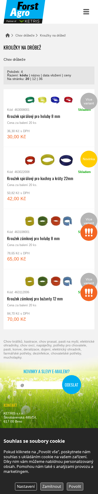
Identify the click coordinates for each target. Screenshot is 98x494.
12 (34, 79)
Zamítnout (51, 486)
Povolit (75, 486)
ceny (67, 75)
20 (27, 79)
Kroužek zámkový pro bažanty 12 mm (49, 299)
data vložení (52, 75)
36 (41, 79)
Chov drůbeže (24, 35)
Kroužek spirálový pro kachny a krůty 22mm (49, 178)
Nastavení (26, 486)
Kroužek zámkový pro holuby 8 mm (49, 239)
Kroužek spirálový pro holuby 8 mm (49, 118)
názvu (35, 75)
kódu (24, 75)
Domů (7, 35)
